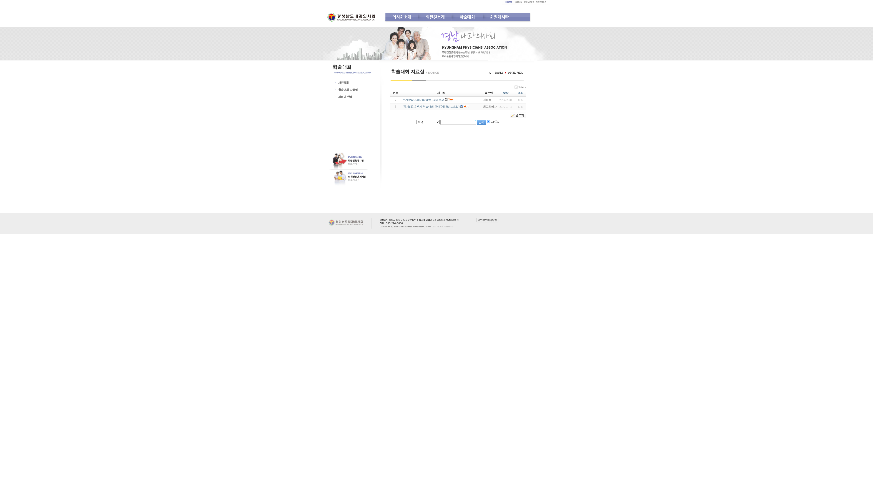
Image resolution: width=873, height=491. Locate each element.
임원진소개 (435, 17)
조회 (520, 92)
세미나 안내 (348, 96)
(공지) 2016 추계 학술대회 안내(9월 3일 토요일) (431, 106)
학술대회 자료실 (348, 89)
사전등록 (348, 82)
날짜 (506, 92)
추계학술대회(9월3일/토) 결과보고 (423, 99)
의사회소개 (401, 17)
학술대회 (467, 17)
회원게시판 (499, 17)
